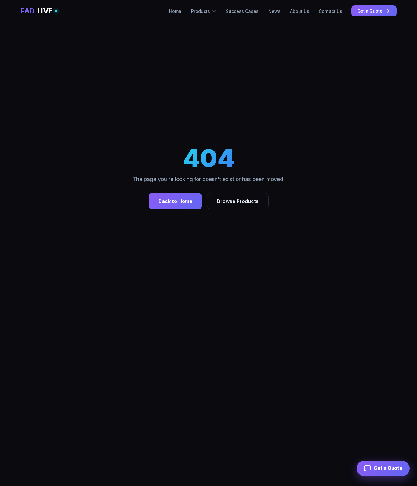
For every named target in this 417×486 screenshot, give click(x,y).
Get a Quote (370, 11)
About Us (299, 11)
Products (200, 11)
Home (175, 11)
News (274, 11)
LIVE (36, 10)
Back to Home (175, 201)
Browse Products (238, 201)
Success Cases (242, 11)
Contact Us (330, 11)
